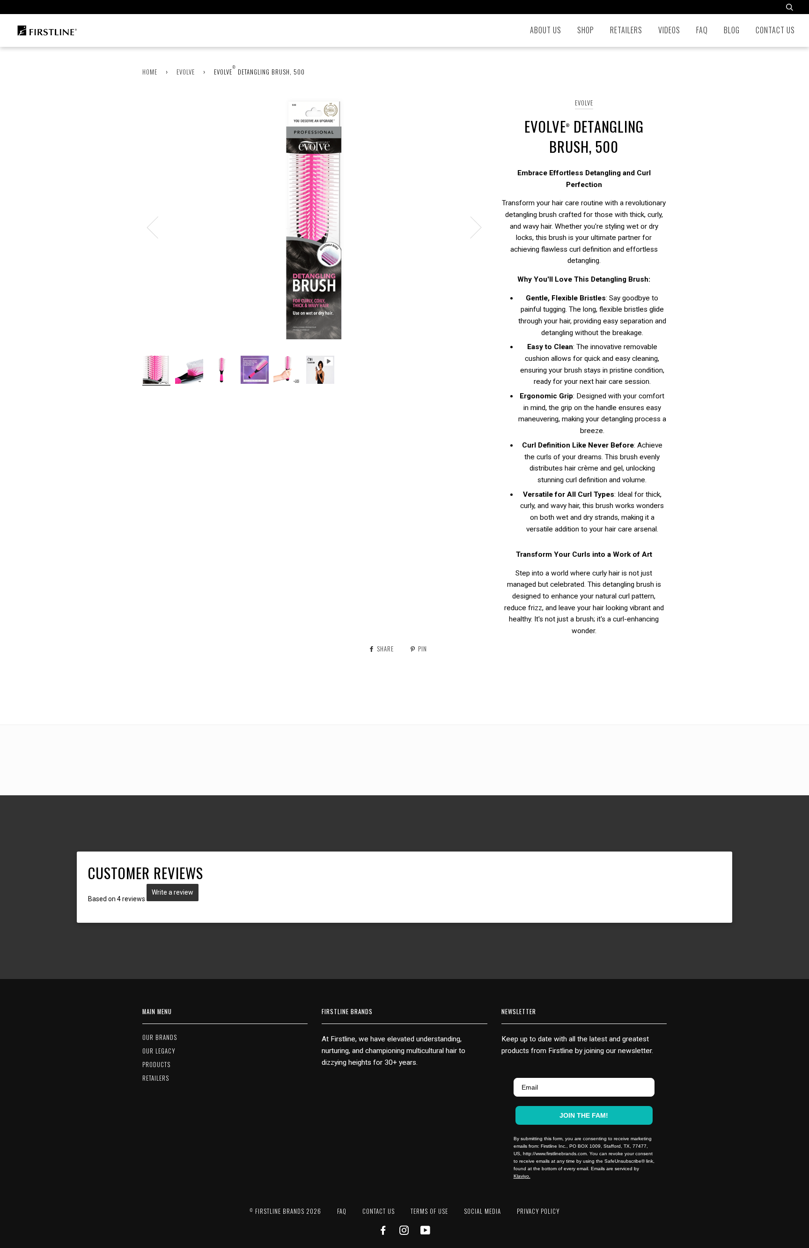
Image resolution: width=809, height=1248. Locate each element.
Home (149, 71)
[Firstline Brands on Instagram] (404, 1231)
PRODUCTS (156, 1064)
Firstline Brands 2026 (285, 1211)
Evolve (186, 71)
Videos (669, 30)
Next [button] (470, 227)
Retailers (626, 30)
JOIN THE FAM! (583, 1115)
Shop (585, 30)
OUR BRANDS (159, 1037)
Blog (732, 30)
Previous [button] (158, 227)
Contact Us (775, 30)
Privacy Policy (538, 1211)
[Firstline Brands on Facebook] (383, 1231)
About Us (545, 30)
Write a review (172, 892)
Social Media (482, 1211)
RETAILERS (155, 1078)
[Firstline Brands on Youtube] (425, 1231)
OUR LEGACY (158, 1050)
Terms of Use (429, 1211)
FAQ (702, 30)
